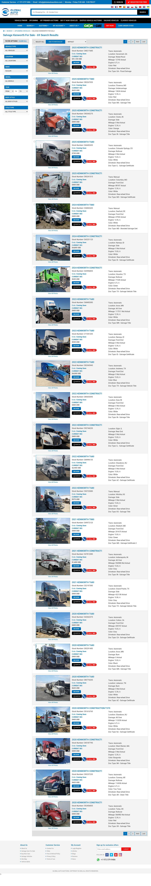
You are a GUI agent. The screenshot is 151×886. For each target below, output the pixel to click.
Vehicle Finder (21, 20)
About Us (24, 848)
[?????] (144, 7)
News (74, 859)
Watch (77, 67)
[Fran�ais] (116, 7)
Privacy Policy (51, 856)
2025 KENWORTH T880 (83, 79)
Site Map (24, 859)
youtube (116, 854)
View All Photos (53, 73)
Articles (74, 851)
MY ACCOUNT (58, 26)
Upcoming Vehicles (22, 31)
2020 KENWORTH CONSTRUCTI (87, 739)
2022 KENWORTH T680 (83, 362)
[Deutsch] (120, 7)
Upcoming (33, 20)
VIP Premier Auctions (49, 20)
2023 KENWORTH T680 (83, 299)
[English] (112, 7)
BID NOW (76, 62)
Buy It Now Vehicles (69, 20)
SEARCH (30, 26)
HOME (19, 26)
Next (137, 42)
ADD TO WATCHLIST (55, 42)
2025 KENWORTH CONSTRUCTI (87, 47)
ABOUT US (74, 26)
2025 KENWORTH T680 (83, 142)
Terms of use (51, 859)
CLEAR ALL (23, 41)
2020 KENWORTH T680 (83, 614)
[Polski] (132, 7)
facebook (107, 854)
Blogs (74, 854)
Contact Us (50, 848)
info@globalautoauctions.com (50, 2)
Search (143, 12)
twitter (111, 854)
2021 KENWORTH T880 (83, 519)
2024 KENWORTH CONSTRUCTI (87, 236)
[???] (140, 7)
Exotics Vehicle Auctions (91, 20)
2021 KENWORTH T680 (83, 582)
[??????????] (148, 7)
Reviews (74, 856)
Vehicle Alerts (25, 862)
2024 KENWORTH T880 (83, 205)
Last (143, 42)
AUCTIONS (43, 26)
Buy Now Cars (25, 854)
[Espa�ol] (124, 7)
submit (126, 849)
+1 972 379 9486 (23, 2)
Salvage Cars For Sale (28, 851)
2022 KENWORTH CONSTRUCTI (87, 393)
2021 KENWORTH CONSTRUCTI (87, 551)
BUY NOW (110, 26)
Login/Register (76, 848)
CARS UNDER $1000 (126, 26)
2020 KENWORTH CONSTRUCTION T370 (91, 708)
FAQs (48, 851)
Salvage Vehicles (111, 20)
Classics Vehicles (128, 20)
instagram (120, 854)
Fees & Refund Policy (53, 854)
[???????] (128, 7)
